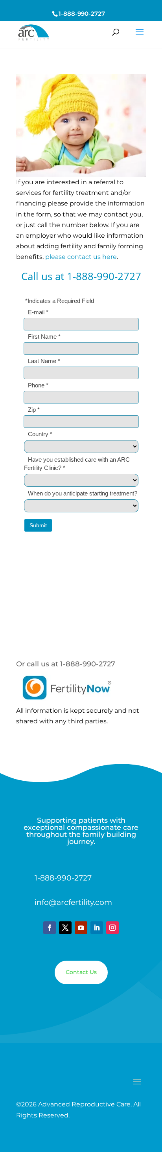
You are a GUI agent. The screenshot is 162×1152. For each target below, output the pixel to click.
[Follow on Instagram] (112, 927)
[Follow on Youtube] (81, 927)
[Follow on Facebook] (49, 927)
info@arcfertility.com (73, 902)
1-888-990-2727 (82, 13)
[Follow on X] (65, 927)
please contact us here (81, 256)
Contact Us (81, 972)
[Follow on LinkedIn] (96, 927)
